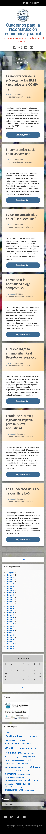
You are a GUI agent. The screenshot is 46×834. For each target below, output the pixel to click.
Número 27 (10, 633)
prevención (9, 784)
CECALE (34, 737)
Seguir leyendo (28, 135)
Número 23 (10, 624)
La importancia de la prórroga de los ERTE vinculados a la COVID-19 (22, 82)
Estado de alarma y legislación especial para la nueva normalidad (20, 422)
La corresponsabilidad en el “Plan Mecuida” (21, 217)
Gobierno (35, 767)
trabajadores (11, 790)
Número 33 (10, 646)
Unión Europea (29, 790)
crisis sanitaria (13, 752)
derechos (8, 757)
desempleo (17, 757)
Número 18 (10, 613)
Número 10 (10, 595)
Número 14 (10, 604)
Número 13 (10, 602)
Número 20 (10, 617)
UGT (21, 790)
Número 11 (10, 597)
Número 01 (29, 501)
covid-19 (11, 748)
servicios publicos (21, 787)
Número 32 (10, 644)
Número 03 (10, 579)
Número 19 (10, 615)
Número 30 (10, 639)
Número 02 (29, 436)
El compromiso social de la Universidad (21, 152)
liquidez (12, 771)
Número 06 (29, 97)
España (25, 763)
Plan (38, 781)
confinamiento (12, 743)
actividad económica (12, 733)
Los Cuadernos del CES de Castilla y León (22, 491)
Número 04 (29, 296)
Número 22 (10, 622)
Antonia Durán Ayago (16, 162)
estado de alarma (14, 767)
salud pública (9, 787)
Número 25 (10, 628)
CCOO (28, 736)
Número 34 (10, 648)
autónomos (36, 733)
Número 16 (10, 608)
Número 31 (10, 642)
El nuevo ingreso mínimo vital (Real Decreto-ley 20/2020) (21, 353)
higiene (7, 771)
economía (7, 760)
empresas (9, 763)
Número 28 (10, 635)
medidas (19, 771)
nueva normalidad (24, 774)
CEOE (6, 740)
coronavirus (26, 744)
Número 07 (10, 588)
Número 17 (10, 610)
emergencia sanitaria (18, 760)
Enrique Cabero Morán (16, 97)
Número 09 (10, 593)
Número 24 (10, 626)
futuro (27, 768)
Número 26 (10, 630)
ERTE (18, 764)
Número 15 (10, 606)
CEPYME (12, 740)
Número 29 (10, 637)
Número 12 (10, 599)
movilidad (26, 771)
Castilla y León (14, 736)
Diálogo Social (28, 756)
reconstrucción (23, 784)
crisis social (29, 753)
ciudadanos (21, 740)
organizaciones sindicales (13, 781)
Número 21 (10, 619)
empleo (29, 760)
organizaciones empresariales (15, 777)
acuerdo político (25, 733)
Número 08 (10, 590)
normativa (10, 773)
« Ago (23, 688)
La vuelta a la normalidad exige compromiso (18, 284)
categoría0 (10, 573)
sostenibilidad (33, 787)
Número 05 (28, 162)
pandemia (29, 780)
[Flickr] (31, 48)
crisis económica (28, 748)
